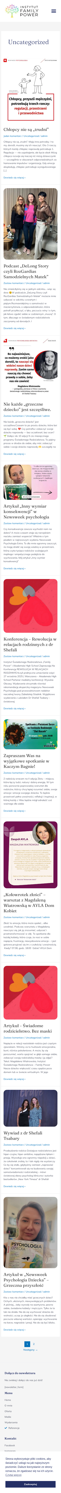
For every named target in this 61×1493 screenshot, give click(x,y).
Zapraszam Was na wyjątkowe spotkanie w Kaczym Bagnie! (26, 761)
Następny (30, 1349)
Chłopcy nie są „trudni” (26, 129)
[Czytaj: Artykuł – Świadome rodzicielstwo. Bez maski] (30, 992)
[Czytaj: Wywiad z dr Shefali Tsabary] (30, 1107)
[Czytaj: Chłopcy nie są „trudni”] (30, 89)
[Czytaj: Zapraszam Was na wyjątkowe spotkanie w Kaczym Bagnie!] (30, 733)
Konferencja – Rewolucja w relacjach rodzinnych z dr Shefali (30, 644)
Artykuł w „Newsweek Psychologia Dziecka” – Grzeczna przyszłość (26, 1280)
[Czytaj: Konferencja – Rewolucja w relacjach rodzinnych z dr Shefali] (30, 605)
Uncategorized (31, 135)
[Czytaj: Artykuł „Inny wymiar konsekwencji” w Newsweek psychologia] (30, 481)
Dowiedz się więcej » (14, 177)
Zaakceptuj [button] (30, 1484)
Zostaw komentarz (14, 283)
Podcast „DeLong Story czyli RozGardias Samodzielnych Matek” (26, 271)
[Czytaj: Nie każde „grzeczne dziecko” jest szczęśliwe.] (30, 368)
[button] (53, 11)
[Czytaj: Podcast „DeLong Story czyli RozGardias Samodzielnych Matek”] (30, 223)
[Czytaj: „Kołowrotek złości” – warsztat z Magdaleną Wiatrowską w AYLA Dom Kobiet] (30, 854)
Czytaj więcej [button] (13, 1475)
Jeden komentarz (13, 135)
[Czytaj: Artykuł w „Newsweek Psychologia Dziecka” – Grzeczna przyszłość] (30, 1232)
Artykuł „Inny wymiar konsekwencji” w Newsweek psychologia (26, 511)
